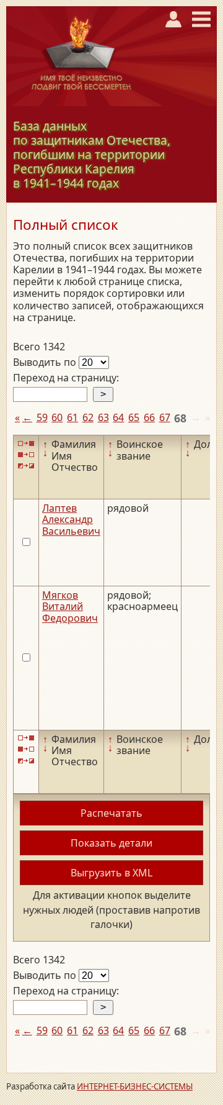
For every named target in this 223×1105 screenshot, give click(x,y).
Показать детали (111, 843)
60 (57, 417)
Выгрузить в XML (111, 873)
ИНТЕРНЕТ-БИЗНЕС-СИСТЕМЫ (135, 1086)
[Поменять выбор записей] (26, 466)
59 (42, 417)
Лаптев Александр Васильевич (71, 519)
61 (72, 417)
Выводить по (46, 362)
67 (164, 417)
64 (118, 417)
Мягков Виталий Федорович (70, 606)
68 (180, 418)
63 (103, 417)
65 (133, 417)
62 (88, 417)
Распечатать (111, 813)
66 (149, 417)
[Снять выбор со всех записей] (26, 455)
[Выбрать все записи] (26, 443)
